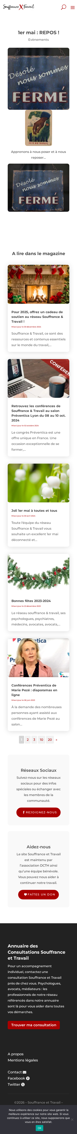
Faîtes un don (41, 894)
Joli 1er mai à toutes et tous (34, 511)
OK (39, 1128)
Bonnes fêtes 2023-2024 (31, 601)
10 (41, 740)
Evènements (38, 40)
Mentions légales (23, 1060)
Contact (15, 1072)
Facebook (16, 1078)
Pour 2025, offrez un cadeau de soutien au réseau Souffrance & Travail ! (37, 316)
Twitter (14, 1084)
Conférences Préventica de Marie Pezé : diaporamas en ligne (34, 690)
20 (50, 740)
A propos (15, 1054)
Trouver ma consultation (33, 1025)
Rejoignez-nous (41, 812)
